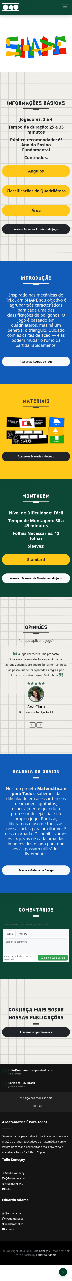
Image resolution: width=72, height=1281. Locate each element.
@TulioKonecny (15, 1178)
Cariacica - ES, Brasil (21, 1083)
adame (9, 1229)
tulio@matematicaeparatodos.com (31, 1070)
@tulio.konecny (14, 1173)
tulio (8, 1189)
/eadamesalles (13, 1224)
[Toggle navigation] (65, 7)
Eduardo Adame (46, 1255)
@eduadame (12, 1213)
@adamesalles (14, 1218)
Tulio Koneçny (41, 1251)
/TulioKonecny (13, 1184)
